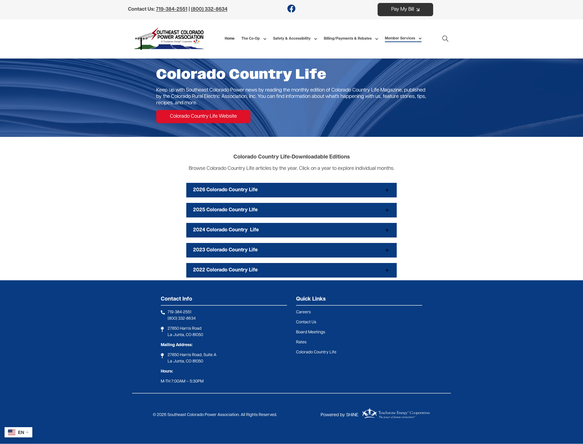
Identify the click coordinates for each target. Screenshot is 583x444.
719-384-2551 (179, 312)
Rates (301, 342)
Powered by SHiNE (339, 415)
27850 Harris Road (185, 329)
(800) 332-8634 (182, 319)
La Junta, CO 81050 (185, 335)
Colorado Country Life (316, 352)
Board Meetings (310, 332)
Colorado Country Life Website (203, 116)
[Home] (169, 39)
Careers (303, 312)
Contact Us (306, 322)
